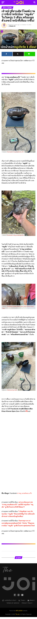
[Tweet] (18, 54)
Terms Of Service (13, 603)
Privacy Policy (27, 603)
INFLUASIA (19, 611)
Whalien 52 (12, 26)
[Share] (7, 54)
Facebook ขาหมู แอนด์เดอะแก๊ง (15, 152)
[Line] (29, 54)
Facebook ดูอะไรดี (12, 390)
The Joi (17, 614)
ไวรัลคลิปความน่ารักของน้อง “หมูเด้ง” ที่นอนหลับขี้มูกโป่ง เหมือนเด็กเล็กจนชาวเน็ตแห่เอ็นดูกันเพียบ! (18, 514)
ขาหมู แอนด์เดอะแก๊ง (24, 493)
